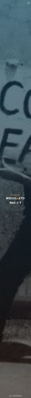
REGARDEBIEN (15, 195)
